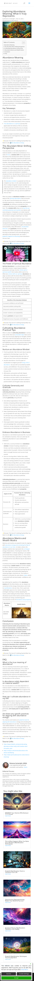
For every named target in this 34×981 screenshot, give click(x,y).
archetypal (27, 549)
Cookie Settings (24, 974)
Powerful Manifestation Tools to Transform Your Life (15, 871)
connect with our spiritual (15, 274)
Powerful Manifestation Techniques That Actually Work (16, 957)
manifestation (8, 588)
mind (8, 154)
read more (8, 816)
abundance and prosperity (23, 599)
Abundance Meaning (9, 45)
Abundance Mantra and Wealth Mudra (14, 50)
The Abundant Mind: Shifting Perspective (15, 46)
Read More (24, 969)
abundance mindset (11, 181)
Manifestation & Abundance (10, 20)
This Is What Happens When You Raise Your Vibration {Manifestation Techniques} (17, 842)
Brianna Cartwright (9, 19)
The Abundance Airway (17, 143)
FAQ (6, 53)
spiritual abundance (15, 198)
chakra (25, 575)
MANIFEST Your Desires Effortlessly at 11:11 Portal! (16, 813)
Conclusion (7, 52)
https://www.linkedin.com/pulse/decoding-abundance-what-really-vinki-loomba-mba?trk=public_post (15, 746)
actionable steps (19, 334)
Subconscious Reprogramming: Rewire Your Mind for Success (15, 900)
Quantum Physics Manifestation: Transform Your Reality (15, 928)
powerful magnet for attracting (11, 236)
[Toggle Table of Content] (23, 42)
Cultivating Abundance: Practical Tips (14, 48)
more (25, 767)
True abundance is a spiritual (12, 123)
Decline (8, 974)
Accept (16, 978)
